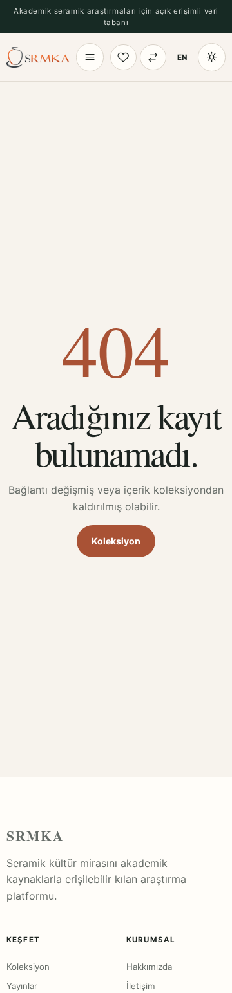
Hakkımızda (149, 966)
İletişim (140, 986)
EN (182, 57)
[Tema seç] (212, 57)
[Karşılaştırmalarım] (153, 57)
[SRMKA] (38, 57)
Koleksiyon (116, 540)
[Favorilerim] (123, 57)
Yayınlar (21, 986)
